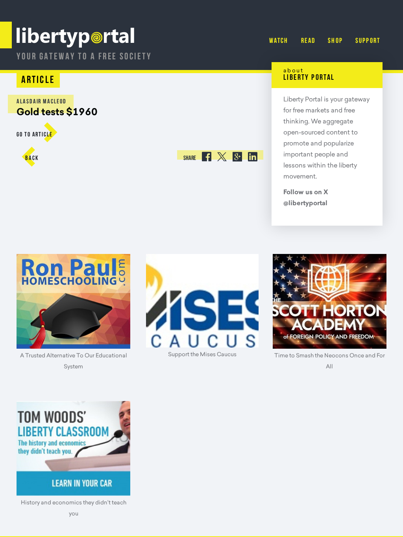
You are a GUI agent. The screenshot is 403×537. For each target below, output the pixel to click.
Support (367, 41)
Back (32, 158)
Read (308, 41)
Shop (335, 41)
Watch (278, 41)
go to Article (35, 135)
